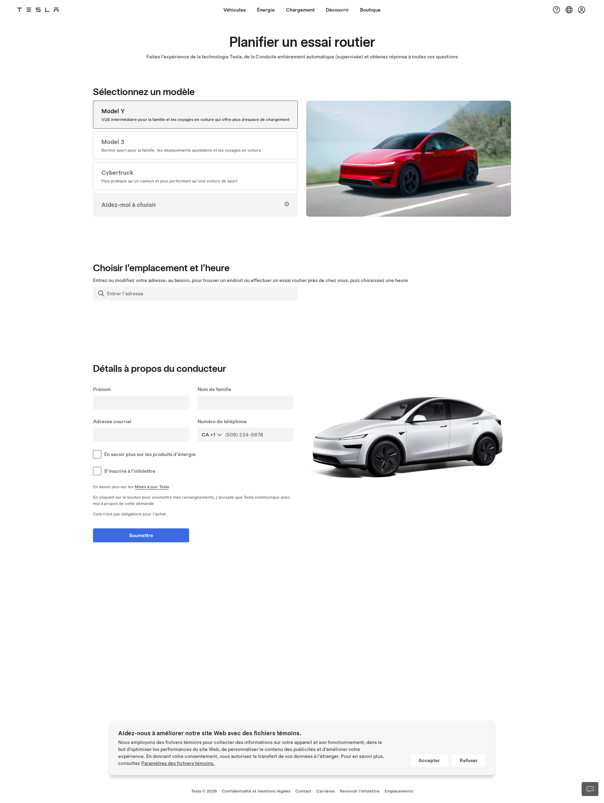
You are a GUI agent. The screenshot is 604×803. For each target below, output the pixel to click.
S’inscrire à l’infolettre (129, 471)
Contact (303, 791)
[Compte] (581, 9)
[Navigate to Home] (37, 10)
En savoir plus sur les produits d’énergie (150, 454)
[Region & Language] (569, 9)
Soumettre (141, 535)
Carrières (325, 791)
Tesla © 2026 (204, 791)
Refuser (469, 760)
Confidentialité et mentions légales (256, 791)
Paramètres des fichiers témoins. (178, 763)
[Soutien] (556, 9)
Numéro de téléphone (222, 421)
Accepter (429, 760)
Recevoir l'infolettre (360, 791)
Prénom (102, 389)
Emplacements (398, 791)
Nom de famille (214, 389)
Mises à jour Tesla (152, 486)
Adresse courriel (112, 421)
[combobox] (196, 293)
